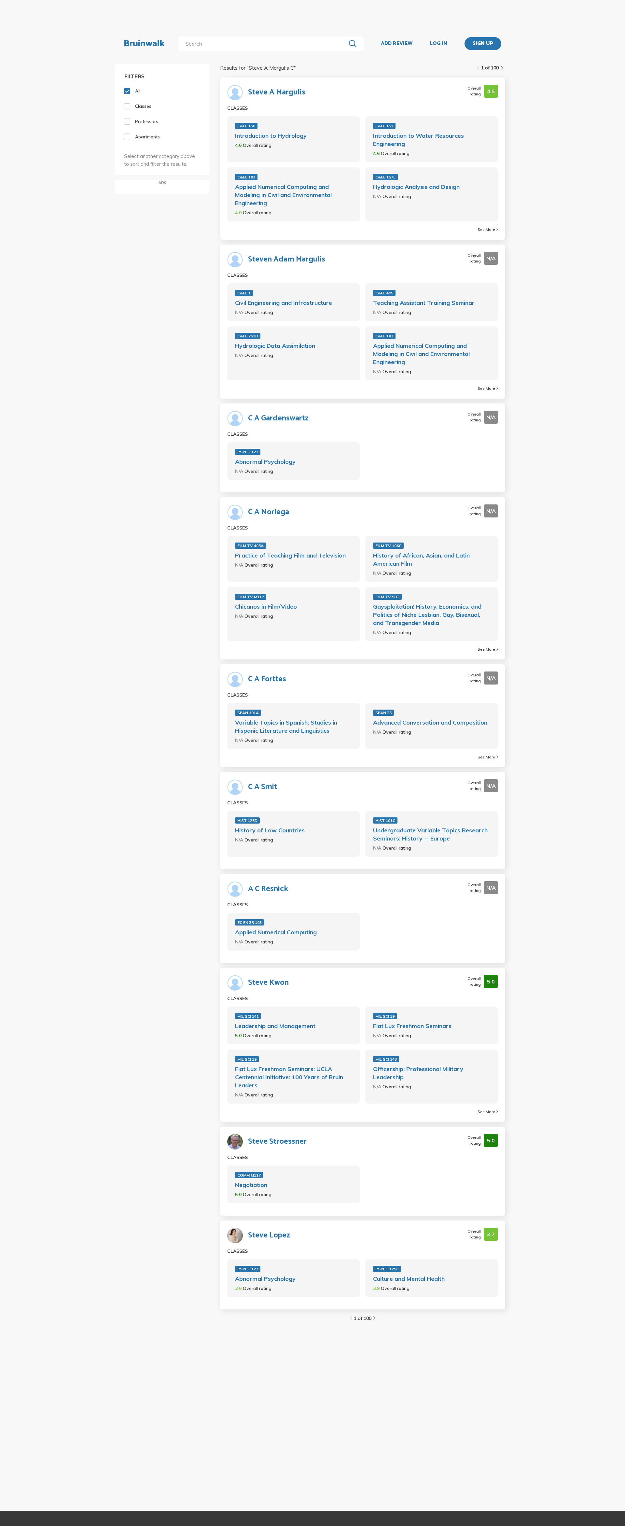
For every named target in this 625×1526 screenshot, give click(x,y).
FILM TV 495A (250, 545)
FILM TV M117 (250, 596)
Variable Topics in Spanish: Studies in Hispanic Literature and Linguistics (286, 726)
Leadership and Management (275, 1026)
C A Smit (262, 787)
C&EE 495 (384, 292)
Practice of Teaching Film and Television (290, 555)
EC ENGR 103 (249, 922)
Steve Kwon (268, 983)
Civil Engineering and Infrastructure (283, 302)
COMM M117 (249, 1175)
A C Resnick (268, 889)
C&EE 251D (247, 335)
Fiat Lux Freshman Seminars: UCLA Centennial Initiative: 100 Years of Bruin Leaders (289, 1077)
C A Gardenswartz (278, 418)
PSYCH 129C (387, 1268)
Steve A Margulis (276, 92)
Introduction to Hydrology (271, 135)
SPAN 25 (383, 712)
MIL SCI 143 (386, 1059)
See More (486, 229)
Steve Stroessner (277, 1142)
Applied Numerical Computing (276, 932)
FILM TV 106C (388, 545)
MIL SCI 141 (248, 1016)
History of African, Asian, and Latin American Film (421, 559)
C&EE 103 (246, 177)
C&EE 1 (244, 292)
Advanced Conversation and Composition (430, 722)
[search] (263, 43)
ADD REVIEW (396, 43)
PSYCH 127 (247, 451)
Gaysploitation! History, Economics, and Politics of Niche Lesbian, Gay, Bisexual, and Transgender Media (427, 615)
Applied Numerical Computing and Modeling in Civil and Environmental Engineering (283, 195)
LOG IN (438, 43)
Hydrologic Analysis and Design (416, 187)
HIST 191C (385, 820)
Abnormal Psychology (265, 461)
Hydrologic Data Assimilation (275, 345)
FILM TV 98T (387, 596)
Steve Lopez (269, 1235)
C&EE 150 (246, 125)
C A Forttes (267, 679)
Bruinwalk (144, 43)
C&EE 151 (384, 125)
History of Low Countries (270, 830)
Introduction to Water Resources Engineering (418, 140)
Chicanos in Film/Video (266, 606)
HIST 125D (247, 820)
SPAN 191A (248, 712)
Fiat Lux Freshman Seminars (412, 1026)
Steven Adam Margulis (286, 259)
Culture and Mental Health (409, 1278)
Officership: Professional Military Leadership (418, 1073)
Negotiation (251, 1185)
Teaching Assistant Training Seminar (424, 302)
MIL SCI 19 (385, 1016)
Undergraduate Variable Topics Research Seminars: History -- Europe (430, 834)
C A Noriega (268, 512)
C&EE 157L (385, 177)
